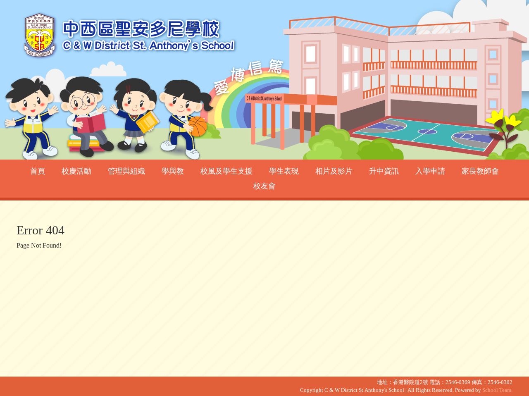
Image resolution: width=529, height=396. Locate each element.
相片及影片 (334, 171)
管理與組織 (126, 171)
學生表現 (284, 171)
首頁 (37, 171)
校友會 (264, 186)
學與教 (173, 171)
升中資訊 (384, 171)
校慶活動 (76, 171)
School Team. (497, 390)
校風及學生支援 (226, 171)
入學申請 (430, 171)
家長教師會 (480, 171)
